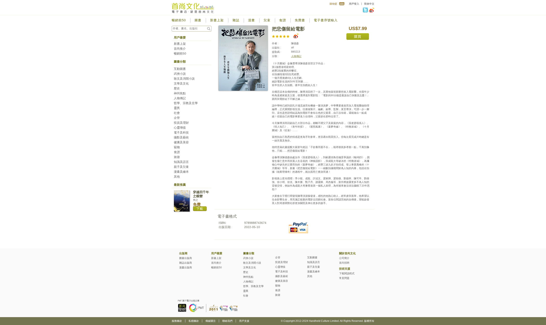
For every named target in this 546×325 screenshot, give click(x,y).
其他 (177, 176)
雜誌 (235, 20)
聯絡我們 (227, 320)
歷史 (177, 88)
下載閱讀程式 (346, 273)
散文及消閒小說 (184, 78)
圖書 (198, 20)
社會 (177, 113)
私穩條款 (194, 320)
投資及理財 (181, 122)
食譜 (282, 20)
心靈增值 (180, 127)
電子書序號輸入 (326, 20)
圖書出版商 (185, 258)
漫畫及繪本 (181, 171)
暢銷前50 (179, 20)
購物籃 (333, 3)
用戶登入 (354, 3)
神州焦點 (180, 93)
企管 (177, 117)
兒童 (267, 20)
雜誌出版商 (185, 262)
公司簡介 (344, 258)
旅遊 (177, 157)
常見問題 (344, 278)
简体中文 (369, 3)
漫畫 (251, 20)
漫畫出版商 (185, 267)
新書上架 (217, 20)
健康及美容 (181, 142)
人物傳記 (180, 98)
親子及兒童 (181, 166)
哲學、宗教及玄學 (186, 103)
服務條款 (177, 320)
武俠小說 (180, 73)
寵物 (177, 147)
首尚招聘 (344, 262)
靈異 (177, 108)
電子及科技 (181, 132)
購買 (357, 36)
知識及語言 (181, 162)
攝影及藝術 (181, 137)
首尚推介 (180, 48)
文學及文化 (181, 83)
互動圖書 (180, 68)
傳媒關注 (210, 320)
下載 (199, 208)
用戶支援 (244, 320)
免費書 (300, 20)
